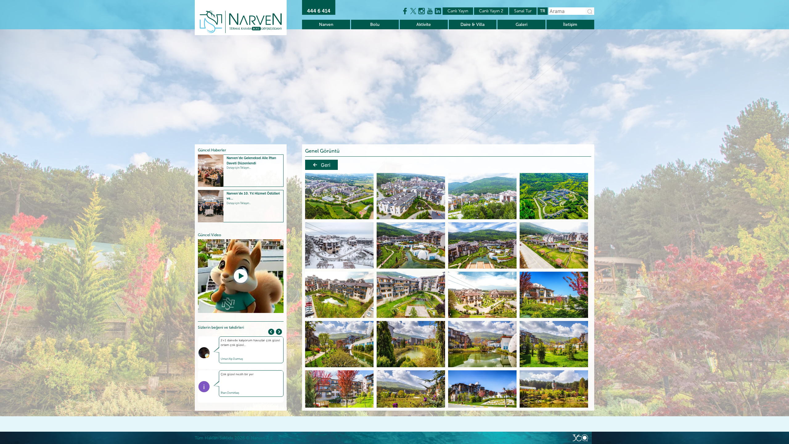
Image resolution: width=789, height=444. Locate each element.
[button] (279, 332)
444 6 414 (318, 11)
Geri (325, 165)
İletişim (570, 24)
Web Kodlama (580, 437)
